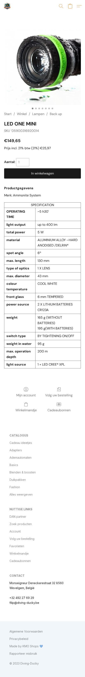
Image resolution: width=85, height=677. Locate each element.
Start (8, 114)
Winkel (22, 114)
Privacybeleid (18, 639)
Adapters (15, 450)
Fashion (14, 487)
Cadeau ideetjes (20, 442)
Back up (56, 114)
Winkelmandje (26, 410)
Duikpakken (17, 479)
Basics (13, 465)
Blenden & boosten (22, 472)
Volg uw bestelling (59, 395)
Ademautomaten (20, 457)
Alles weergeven (21, 494)
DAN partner (17, 516)
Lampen (38, 114)
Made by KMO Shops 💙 (26, 646)
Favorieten (16, 546)
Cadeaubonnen (59, 410)
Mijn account (26, 395)
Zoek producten (20, 524)
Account (15, 531)
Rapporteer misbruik (23, 653)
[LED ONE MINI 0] (42, 67)
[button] (7, 6)
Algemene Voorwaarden (26, 631)
